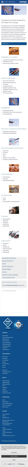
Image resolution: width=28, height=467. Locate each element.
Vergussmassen (5, 349)
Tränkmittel (4, 347)
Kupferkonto (5, 391)
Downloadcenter (7, 261)
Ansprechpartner (6, 414)
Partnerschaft (5, 360)
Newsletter (4, 387)
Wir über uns (5, 356)
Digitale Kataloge (6, 382)
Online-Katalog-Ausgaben (10, 274)
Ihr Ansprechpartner (9, 258)
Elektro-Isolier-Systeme (7, 403)
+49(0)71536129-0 (11, 1)
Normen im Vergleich (6, 405)
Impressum (4, 369)
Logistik (4, 389)
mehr (14, 460)
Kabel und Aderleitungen (7, 337)
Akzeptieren (14, 456)
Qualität (4, 361)
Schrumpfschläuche (6, 342)
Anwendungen (5, 401)
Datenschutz (5, 373)
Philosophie (4, 358)
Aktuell (4, 272)
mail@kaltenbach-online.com (8, 435)
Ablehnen (14, 452)
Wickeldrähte (5, 335)
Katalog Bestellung (8, 277)
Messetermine (6, 269)
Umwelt (4, 365)
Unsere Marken (5, 363)
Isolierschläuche (5, 340)
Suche (4, 263)
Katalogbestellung (6, 384)
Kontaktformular (7, 266)
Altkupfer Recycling (6, 392)
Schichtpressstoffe (6, 346)
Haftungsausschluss (6, 371)
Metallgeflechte (5, 339)
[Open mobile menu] (2, 2)
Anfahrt (4, 415)
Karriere (4, 367)
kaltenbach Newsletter (12, 285)
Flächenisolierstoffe (6, 344)
